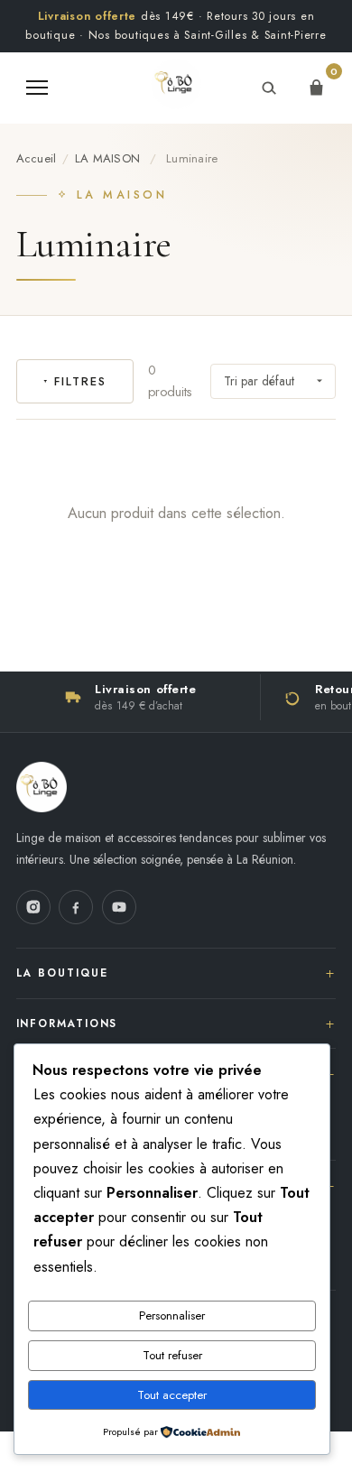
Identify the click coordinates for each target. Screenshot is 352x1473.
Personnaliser (172, 1315)
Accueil (36, 158)
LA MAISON (107, 158)
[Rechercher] (268, 88)
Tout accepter (172, 1395)
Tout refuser (172, 1355)
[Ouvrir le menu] (37, 87)
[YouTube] (119, 907)
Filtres (80, 381)
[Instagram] (33, 907)
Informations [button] (67, 1023)
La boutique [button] (62, 972)
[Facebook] (76, 907)
